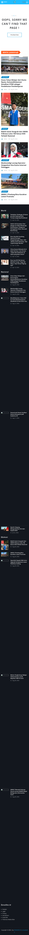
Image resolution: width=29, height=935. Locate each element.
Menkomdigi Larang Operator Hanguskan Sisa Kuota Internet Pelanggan (13, 165)
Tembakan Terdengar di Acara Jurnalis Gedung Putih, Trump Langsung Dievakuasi (19, 216)
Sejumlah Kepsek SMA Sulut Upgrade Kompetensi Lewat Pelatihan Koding (18, 562)
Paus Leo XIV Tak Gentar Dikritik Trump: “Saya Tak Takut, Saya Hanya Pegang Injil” (18, 262)
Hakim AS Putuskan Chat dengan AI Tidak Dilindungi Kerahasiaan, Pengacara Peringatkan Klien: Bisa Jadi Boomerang (18, 227)
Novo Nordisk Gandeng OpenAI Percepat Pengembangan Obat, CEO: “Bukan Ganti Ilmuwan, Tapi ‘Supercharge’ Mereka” (18, 240)
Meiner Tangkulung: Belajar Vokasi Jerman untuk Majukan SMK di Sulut (18, 676)
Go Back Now (15, 35)
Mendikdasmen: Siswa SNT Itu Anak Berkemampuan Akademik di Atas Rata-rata (18, 299)
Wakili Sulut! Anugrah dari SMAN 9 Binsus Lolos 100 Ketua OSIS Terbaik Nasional (14, 133)
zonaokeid (25, 930)
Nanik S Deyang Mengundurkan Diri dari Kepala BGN (17, 528)
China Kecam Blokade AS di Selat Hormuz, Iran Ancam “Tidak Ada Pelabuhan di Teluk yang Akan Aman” (18, 251)
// (14, 932)
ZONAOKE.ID (17, 930)
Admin (5, 89)
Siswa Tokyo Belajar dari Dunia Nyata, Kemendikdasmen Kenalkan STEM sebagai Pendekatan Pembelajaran (13, 83)
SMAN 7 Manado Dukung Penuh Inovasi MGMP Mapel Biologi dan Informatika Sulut (18, 792)
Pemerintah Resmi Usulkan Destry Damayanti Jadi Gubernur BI (18, 414)
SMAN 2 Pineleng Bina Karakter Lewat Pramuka (14, 195)
